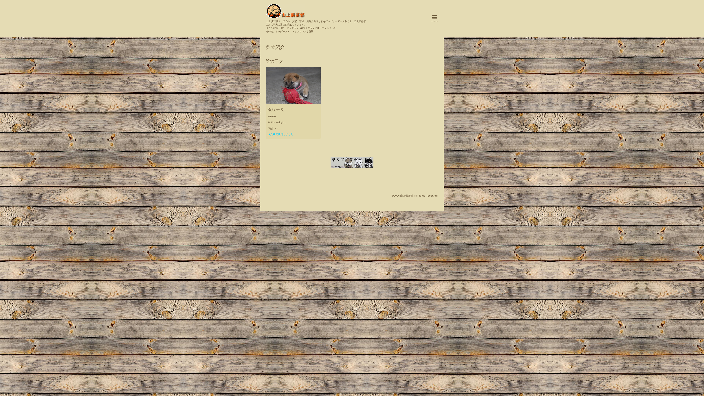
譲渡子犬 (276, 110)
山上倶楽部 (406, 196)
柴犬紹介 (275, 47)
